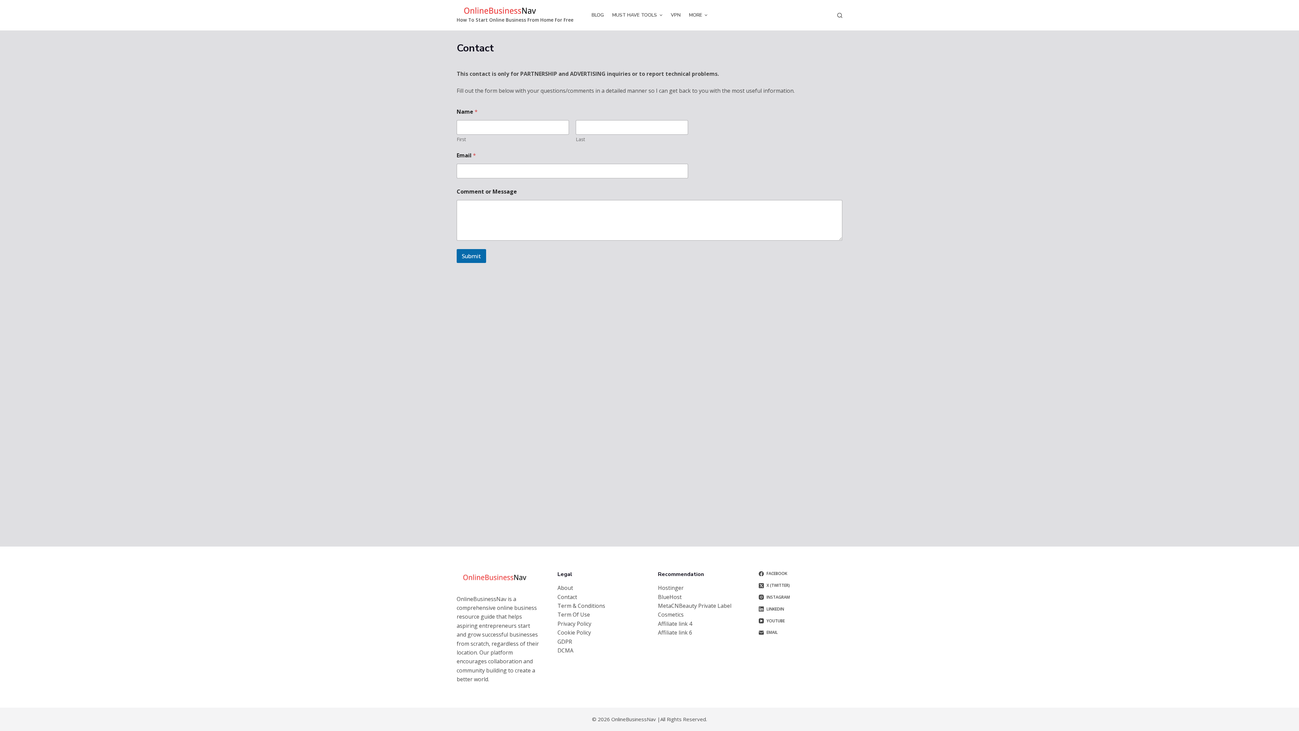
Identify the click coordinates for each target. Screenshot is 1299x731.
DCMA (565, 650)
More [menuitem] (695, 15)
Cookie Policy (574, 632)
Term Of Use (573, 614)
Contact (567, 597)
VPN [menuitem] (676, 15)
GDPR (564, 641)
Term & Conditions (581, 606)
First (461, 139)
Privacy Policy (574, 623)
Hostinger (671, 588)
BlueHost (670, 597)
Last (580, 139)
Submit (471, 256)
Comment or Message (487, 192)
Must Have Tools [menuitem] (634, 15)
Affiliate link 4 (675, 623)
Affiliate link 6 (675, 632)
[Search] (839, 15)
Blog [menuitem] (598, 15)
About (565, 588)
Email (466, 155)
